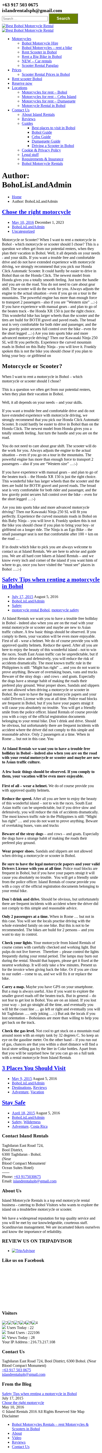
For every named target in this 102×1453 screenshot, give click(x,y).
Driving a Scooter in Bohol (53, 146)
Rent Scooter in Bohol (39, 52)
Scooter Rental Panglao (40, 65)
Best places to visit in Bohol (53, 128)
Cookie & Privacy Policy (41, 150)
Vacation (37, 1092)
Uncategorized (23, 231)
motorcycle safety (65, 610)
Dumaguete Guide (46, 141)
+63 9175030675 (27, 1177)
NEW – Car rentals (37, 61)
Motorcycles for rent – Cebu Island (49, 97)
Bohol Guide (42, 132)
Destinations (21, 1087)
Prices (16, 70)
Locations (19, 88)
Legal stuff (30, 154)
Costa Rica (39, 1126)
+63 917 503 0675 (16, 1370)
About (17, 1433)
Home (17, 197)
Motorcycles (21, 39)
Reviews (28, 119)
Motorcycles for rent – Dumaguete (49, 101)
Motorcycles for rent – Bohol (44, 92)
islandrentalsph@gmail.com (34, 1181)
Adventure (20, 1092)
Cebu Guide (41, 137)
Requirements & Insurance (42, 159)
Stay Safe (14, 1102)
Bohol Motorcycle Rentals (42, 163)
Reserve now (22, 83)
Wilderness (32, 1122)
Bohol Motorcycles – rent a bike (47, 48)
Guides (27, 123)
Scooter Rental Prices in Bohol (46, 74)
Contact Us (20, 110)
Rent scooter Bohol (27, 79)
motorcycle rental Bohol (31, 610)
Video (16, 1438)
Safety (17, 605)
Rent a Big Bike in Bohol (42, 56)
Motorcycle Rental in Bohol (43, 105)
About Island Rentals (38, 114)
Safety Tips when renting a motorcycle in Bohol (39, 1394)
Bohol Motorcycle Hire (40, 43)
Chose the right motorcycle (36, 212)
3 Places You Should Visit (34, 1068)
